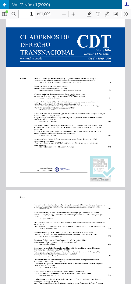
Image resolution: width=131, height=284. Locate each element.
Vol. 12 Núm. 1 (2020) (31, 4)
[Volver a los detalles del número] (4, 4)
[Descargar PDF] (126, 4)
